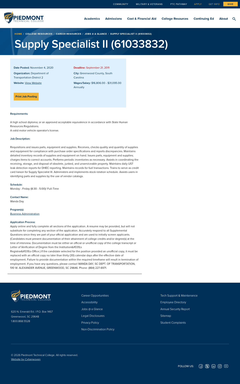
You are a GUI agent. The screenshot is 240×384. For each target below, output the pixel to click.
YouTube (226, 366)
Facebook (201, 366)
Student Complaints (173, 322)
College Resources (175, 18)
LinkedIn (213, 366)
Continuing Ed (204, 18)
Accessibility (89, 302)
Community (120, 4)
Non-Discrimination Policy (97, 329)
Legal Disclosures (93, 316)
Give (230, 4)
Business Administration (25, 214)
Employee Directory (173, 302)
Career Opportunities (95, 295)
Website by (26, 359)
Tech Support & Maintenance (179, 295)
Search (234, 19)
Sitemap (165, 316)
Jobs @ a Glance (96, 34)
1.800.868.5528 (20, 321)
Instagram (220, 366)
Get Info (214, 4)
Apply (198, 4)
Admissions (113, 18)
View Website (33, 83)
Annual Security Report (175, 309)
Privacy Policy (90, 322)
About (223, 18)
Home (18, 34)
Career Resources (68, 34)
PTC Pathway (178, 4)
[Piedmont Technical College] (41, 296)
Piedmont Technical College (24, 16)
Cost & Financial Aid (141, 18)
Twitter (207, 366)
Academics (92, 18)
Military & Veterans (149, 4)
